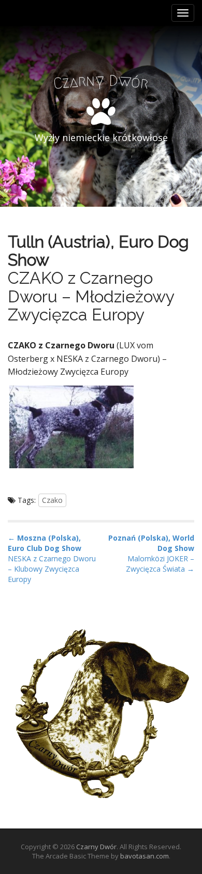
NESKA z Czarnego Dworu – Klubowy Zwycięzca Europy (52, 569)
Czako (52, 500)
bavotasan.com (144, 856)
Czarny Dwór (96, 846)
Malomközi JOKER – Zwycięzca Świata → (160, 564)
